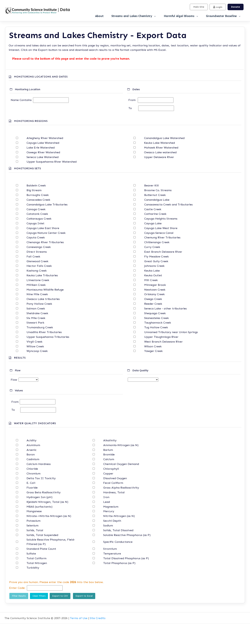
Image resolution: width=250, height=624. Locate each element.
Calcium (108, 459)
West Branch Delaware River (163, 341)
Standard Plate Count (41, 548)
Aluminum (33, 445)
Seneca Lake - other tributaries (165, 308)
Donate (235, 6)
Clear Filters (38, 596)
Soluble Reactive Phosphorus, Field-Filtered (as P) (51, 542)
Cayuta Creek (36, 237)
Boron (31, 454)
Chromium (33, 473)
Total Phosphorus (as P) (119, 563)
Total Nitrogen (37, 563)
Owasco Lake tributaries (43, 299)
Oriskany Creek (154, 294)
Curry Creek (152, 247)
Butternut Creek (155, 195)
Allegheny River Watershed (45, 138)
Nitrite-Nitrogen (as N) (119, 516)
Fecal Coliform (113, 482)
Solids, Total (35, 530)
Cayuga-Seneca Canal (158, 233)
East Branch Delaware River (163, 251)
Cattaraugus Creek (39, 218)
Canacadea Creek (38, 199)
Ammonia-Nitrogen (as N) (120, 445)
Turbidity (33, 567)
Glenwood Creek (37, 261)
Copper (108, 473)
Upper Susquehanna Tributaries (48, 337)
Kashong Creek (37, 270)
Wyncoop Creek (37, 351)
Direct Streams (37, 251)
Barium (108, 450)
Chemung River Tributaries (162, 237)
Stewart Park (35, 322)
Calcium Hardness (39, 464)
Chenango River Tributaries (45, 242)
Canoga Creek (36, 209)
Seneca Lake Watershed (43, 157)
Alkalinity (109, 440)
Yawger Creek (153, 351)
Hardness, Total (114, 492)
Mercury (108, 511)
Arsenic (32, 450)
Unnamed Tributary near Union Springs (171, 332)
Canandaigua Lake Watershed (164, 138)
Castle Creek (152, 209)
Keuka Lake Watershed (159, 142)
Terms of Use (78, 618)
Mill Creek (151, 280)
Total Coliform (36, 558)
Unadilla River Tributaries (44, 332)
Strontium (110, 548)
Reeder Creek (153, 303)
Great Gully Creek (156, 261)
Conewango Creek (39, 247)
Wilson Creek (153, 346)
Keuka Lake (152, 270)
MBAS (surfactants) (39, 506)
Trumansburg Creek (40, 327)
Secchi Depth (112, 520)
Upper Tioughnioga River (161, 337)
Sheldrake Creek (37, 313)
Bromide (109, 454)
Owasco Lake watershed (160, 152)
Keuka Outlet (153, 275)
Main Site (198, 6)
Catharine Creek (155, 213)
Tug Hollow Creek (156, 327)
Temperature (112, 553)
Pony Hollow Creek (39, 303)
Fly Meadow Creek (156, 256)
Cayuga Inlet (35, 223)
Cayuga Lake (153, 223)
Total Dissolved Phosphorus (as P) (126, 558)
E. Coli (31, 482)
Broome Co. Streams (158, 190)
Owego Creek (153, 299)
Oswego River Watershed (43, 152)
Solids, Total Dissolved (118, 530)
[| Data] (30, 10)
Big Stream (34, 190)
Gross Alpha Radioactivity (121, 487)
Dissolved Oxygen (115, 478)
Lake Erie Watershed (41, 147)
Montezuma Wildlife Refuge (45, 289)
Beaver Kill (151, 185)
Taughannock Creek (157, 322)
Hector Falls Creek (39, 265)
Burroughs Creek (38, 195)
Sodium (108, 525)
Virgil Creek (34, 341)
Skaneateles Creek (156, 318)
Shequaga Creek (155, 313)
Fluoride (32, 487)
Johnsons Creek (154, 265)
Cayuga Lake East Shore (43, 228)
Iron (106, 497)
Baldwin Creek (36, 185)
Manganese (34, 511)
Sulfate (31, 553)
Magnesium (110, 506)
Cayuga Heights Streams (160, 218)
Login (218, 7)
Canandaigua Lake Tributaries (47, 204)
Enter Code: (17, 588)
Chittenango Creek (156, 242)
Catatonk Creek (37, 213)
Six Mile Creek (36, 318)
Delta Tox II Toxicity (41, 478)
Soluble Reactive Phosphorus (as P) (127, 535)
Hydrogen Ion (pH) (39, 497)
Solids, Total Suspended (42, 535)
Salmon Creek (36, 308)
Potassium (33, 520)
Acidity (31, 440)
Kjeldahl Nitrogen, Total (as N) (47, 502)
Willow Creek (35, 346)
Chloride (32, 468)
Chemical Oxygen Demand (121, 464)
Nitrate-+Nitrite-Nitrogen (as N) (49, 516)
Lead (106, 502)
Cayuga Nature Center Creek (46, 233)
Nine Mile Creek (37, 294)
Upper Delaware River (159, 157)
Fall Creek (33, 256)
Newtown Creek (154, 289)
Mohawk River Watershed (161, 147)
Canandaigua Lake (156, 199)
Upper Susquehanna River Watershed (52, 161)
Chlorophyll (111, 468)
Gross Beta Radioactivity (44, 492)
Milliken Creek (36, 285)
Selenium (32, 525)
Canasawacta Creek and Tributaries (168, 204)
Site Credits (97, 618)
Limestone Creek (38, 280)
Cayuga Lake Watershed (43, 142)
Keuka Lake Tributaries (42, 275)
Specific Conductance (117, 541)
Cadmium (33, 459)
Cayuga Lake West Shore (160, 228)
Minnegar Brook (155, 285)
